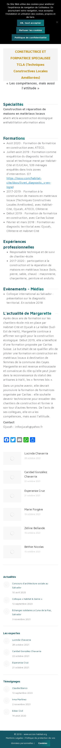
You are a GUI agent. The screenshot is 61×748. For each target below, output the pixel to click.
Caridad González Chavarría (35, 474)
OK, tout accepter (30, 22)
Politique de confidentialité (31, 37)
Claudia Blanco (19, 688)
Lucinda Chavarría (36, 453)
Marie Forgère (33, 509)
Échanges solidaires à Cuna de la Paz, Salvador (32, 612)
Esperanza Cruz (34, 490)
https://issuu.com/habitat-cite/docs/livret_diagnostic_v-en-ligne (29, 183)
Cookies (42, 743)
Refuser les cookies (30, 30)
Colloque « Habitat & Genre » (27, 598)
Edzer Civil (17, 710)
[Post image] (12, 458)
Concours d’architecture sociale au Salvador (30, 585)
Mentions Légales (14, 738)
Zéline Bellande (34, 528)
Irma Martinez (19, 699)
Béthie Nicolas (34, 546)
